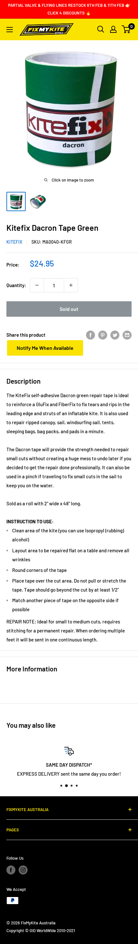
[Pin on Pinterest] (102, 334)
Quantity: (16, 285)
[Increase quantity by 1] (71, 285)
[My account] (113, 29)
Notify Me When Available (45, 348)
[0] (126, 29)
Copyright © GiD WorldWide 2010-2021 (40, 930)
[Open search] (100, 29)
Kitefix (14, 242)
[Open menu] (9, 29)
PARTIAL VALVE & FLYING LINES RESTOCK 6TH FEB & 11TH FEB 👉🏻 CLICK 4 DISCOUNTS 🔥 (69, 9)
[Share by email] (127, 334)
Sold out (69, 309)
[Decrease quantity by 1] (37, 285)
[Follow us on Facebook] (10, 869)
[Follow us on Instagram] (23, 869)
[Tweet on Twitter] (114, 334)
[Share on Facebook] (90, 334)
